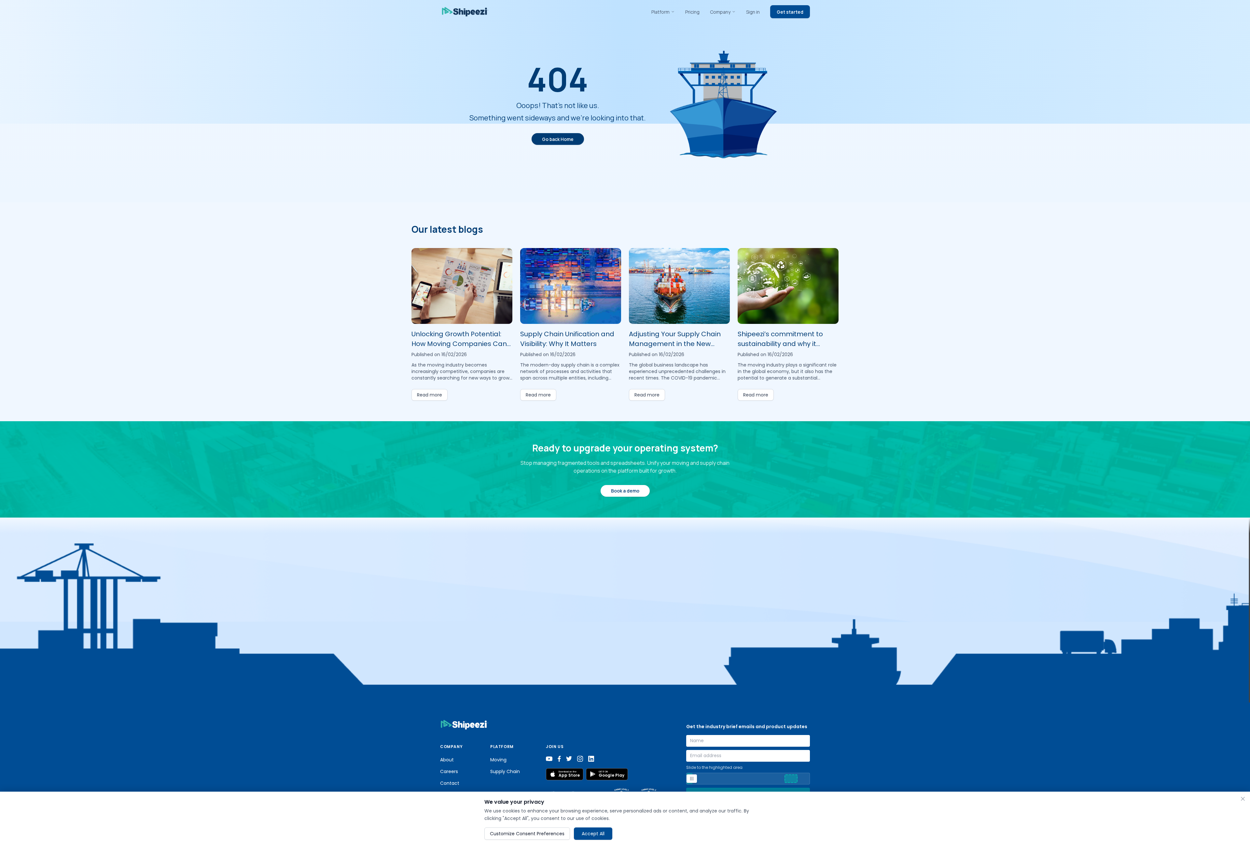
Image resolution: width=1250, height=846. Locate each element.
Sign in (753, 12)
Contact (449, 783)
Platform (660, 12)
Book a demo (625, 491)
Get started (790, 12)
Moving (498, 759)
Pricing (692, 12)
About (447, 759)
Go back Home (558, 139)
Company (720, 12)
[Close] (1243, 799)
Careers (449, 771)
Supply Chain (505, 771)
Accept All (593, 833)
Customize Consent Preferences (527, 833)
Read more (429, 395)
